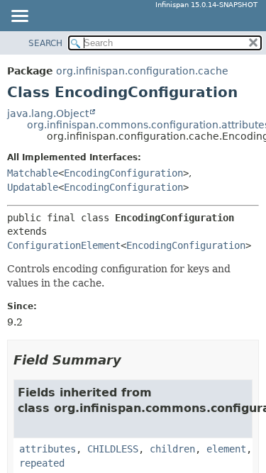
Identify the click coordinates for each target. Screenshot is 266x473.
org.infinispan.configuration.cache (142, 71)
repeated (42, 463)
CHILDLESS (112, 449)
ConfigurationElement (64, 245)
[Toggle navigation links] (19, 17)
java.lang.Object (48, 113)
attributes (47, 449)
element (226, 449)
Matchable (32, 173)
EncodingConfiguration (123, 173)
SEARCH (45, 43)
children (172, 449)
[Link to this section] (131, 359)
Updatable (32, 187)
